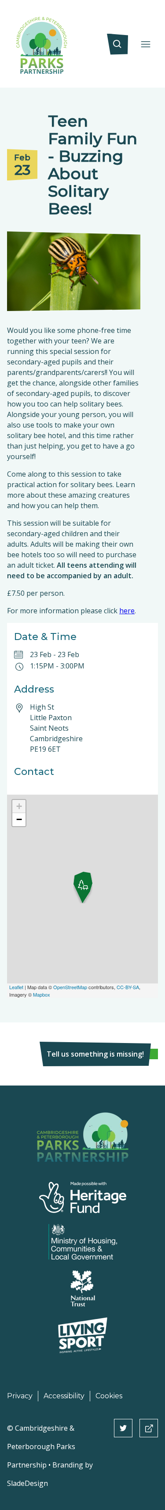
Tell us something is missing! (95, 1054)
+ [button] (19, 806)
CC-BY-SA (128, 986)
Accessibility (64, 1396)
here (127, 610)
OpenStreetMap (70, 986)
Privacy (20, 1396)
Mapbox (41, 994)
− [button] (19, 819)
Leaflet (16, 986)
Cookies (108, 1396)
